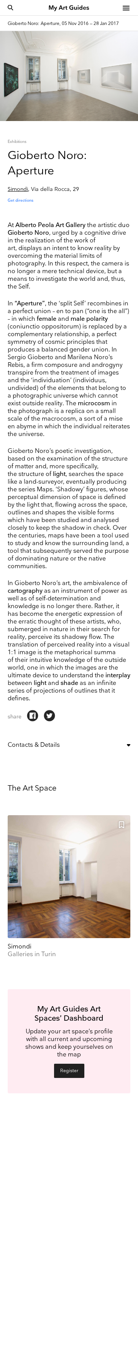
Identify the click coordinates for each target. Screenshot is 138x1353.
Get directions (20, 200)
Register (69, 1071)
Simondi (18, 189)
